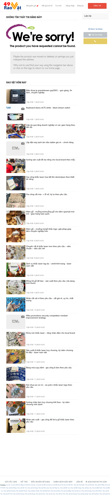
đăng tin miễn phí (25, 485)
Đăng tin (97, 6)
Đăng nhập (70, 6)
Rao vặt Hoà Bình (94, 494)
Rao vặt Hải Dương (18, 494)
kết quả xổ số (59, 485)
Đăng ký (80, 6)
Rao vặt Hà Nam (97, 491)
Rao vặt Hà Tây (50, 494)
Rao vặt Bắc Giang (75, 488)
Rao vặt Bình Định (45, 491)
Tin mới (58, 6)
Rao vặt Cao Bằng (66, 491)
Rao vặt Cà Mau (55, 491)
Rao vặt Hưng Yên (104, 494)
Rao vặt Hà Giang (86, 491)
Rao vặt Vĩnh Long (43, 488)
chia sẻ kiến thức (68, 485)
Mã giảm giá (31, 6)
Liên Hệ (79, 482)
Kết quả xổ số (47, 6)
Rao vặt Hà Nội (89, 485)
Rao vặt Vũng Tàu (54, 488)
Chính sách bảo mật (63, 482)
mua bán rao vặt (50, 485)
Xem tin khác (97, 29)
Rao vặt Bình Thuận (34, 491)
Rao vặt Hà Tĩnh (8, 494)
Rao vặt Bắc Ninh (97, 488)
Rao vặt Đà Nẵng (100, 485)
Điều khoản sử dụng (40, 482)
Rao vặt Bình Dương (10, 491)
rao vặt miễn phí (15, 485)
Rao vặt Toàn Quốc (79, 485)
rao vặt (8, 485)
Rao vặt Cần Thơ (22, 488)
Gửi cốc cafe (11, 482)
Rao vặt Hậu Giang (83, 494)
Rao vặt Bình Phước (22, 491)
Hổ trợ (24, 482)
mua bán (33, 485)
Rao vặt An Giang (33, 488)
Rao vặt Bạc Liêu (87, 488)
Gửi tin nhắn (96, 35)
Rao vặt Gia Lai (76, 491)
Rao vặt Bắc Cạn (65, 488)
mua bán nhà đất (40, 485)
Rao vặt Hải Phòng (11, 488)
